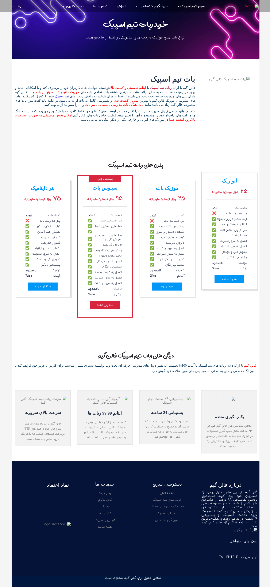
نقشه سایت (104, 526)
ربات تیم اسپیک (160, 88)
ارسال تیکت (105, 493)
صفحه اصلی (167, 493)
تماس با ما (100, 6)
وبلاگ (105, 506)
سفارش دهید (229, 279)
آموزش (121, 6)
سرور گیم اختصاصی (153, 6)
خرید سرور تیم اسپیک (167, 499)
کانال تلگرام (105, 499)
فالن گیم (250, 365)
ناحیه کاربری (74, 6)
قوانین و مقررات (105, 520)
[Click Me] (253, 550)
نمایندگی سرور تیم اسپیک (167, 506)
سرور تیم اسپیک (192, 6)
